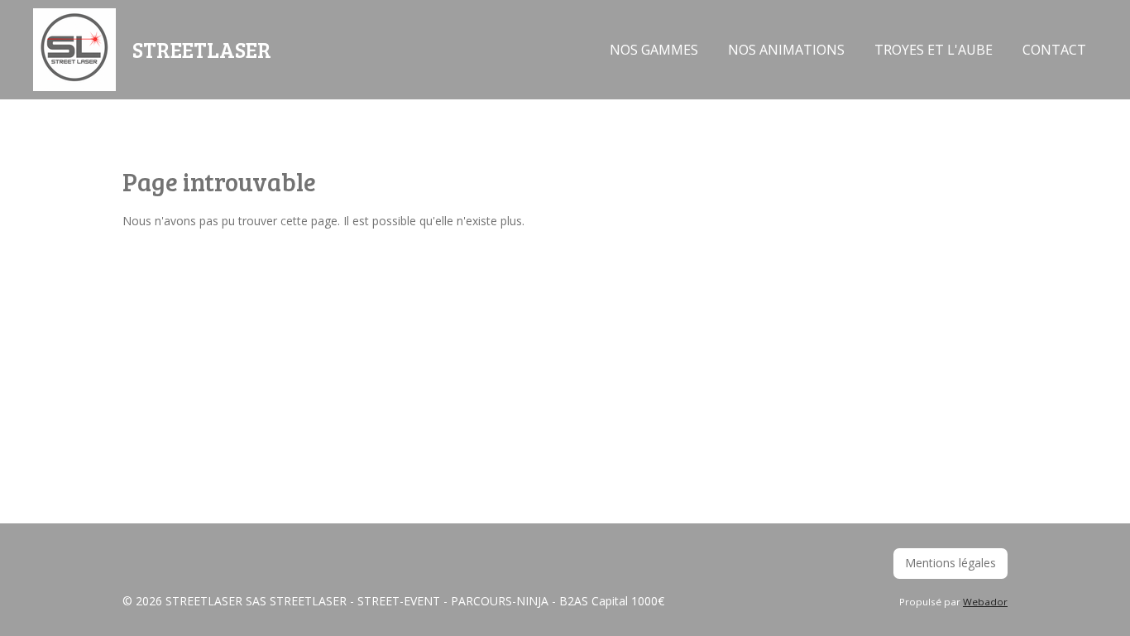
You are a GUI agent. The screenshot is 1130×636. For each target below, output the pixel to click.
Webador (985, 601)
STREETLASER (201, 49)
